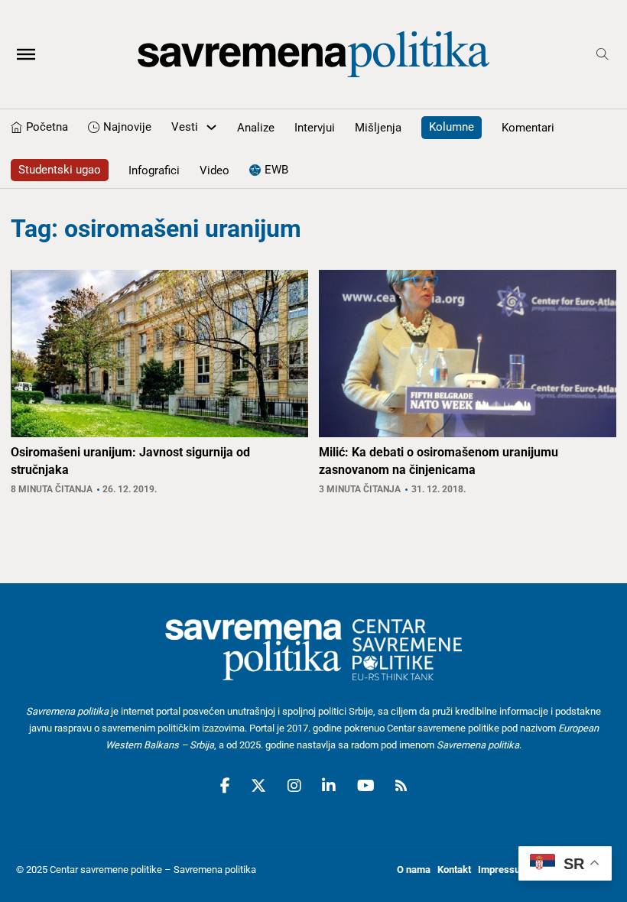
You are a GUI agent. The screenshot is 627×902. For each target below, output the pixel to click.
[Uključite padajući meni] (211, 127)
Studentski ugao (59, 170)
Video (214, 170)
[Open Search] (602, 54)
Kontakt (454, 869)
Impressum (503, 869)
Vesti (184, 127)
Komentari (528, 128)
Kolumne (451, 127)
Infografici (154, 170)
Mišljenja (378, 128)
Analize (256, 128)
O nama (413, 869)
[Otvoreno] (26, 54)
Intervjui (314, 128)
